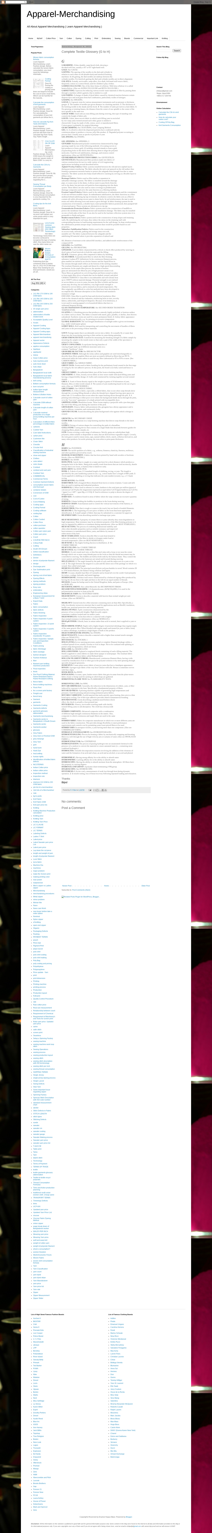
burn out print (38, 387)
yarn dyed (37, 1275)
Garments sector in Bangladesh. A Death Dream (44, 720)
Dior (112, 1374)
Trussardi (37, 1448)
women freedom (39, 1252)
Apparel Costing (39, 326)
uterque (36, 1345)
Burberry (113, 1439)
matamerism (38, 883)
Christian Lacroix (117, 1357)
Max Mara (114, 1422)
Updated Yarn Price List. (42, 1212)
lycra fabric (37, 862)
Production (37, 990)
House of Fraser (39, 1501)
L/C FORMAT (38, 828)
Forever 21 (37, 1489)
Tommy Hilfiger (116, 1380)
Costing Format (48, 80)
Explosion (37, 1451)
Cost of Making (39, 502)
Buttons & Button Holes (42, 395)
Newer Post (66, 886)
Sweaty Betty (38, 1360)
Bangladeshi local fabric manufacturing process (42, 377)
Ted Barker (37, 1366)
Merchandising (39, 891)
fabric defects (38, 610)
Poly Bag (36, 961)
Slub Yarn (37, 1087)
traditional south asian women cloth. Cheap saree (43, 1194)
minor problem (39, 900)
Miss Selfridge (38, 1401)
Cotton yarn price (40, 534)
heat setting (37, 754)
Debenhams (38, 1504)
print (35, 975)
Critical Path (38, 543)
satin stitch (37, 1030)
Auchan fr (37, 1318)
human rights (38, 757)
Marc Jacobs (115, 1416)
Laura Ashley (38, 1498)
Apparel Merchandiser (42, 334)
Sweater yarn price (40, 1140)
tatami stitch (37, 1158)
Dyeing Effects (38, 578)
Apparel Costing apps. (42, 332)
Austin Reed (38, 1419)
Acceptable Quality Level (43, 320)
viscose (36, 1215)
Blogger (129, 1517)
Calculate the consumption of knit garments (43, 103)
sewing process (39, 1052)
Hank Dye (37, 751)
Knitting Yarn (38, 819)
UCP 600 (36, 1207)
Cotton (69, 38)
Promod (36, 1466)
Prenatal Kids (38, 1330)
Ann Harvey (37, 1427)
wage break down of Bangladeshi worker (41, 1227)
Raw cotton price (39, 1005)
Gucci (112, 1448)
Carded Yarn (38, 430)
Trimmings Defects (40, 1201)
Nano (35, 905)
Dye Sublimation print (41, 570)
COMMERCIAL (39, 476)
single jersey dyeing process (44, 1078)
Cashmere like (39, 439)
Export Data (37, 601)
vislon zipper (38, 1223)
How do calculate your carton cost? (167, 118)
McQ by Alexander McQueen (121, 1404)
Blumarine (114, 1366)
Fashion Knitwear (40, 658)
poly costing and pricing (42, 964)
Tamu (35, 1152)
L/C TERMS (37, 831)
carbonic (36, 427)
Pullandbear (38, 1354)
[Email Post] (90, 790)
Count (35, 537)
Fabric (35, 604)
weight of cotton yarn (41, 1243)
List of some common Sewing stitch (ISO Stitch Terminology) (50, 227)
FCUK (35, 1495)
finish (35, 672)
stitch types (37, 1117)
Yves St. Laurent (116, 1383)
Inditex (113, 1318)
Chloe (112, 1360)
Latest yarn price (39, 847)
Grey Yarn (37, 742)
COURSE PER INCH (41, 540)
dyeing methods (39, 581)
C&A (35, 1324)
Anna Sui (114, 1369)
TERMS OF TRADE (40, 1167)
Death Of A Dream (40, 549)
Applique (36, 349)
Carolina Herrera (117, 1327)
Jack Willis (37, 1430)
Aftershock (37, 1463)
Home (30, 38)
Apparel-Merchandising (71, 14)
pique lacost (38, 949)
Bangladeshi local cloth (42, 373)
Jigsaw (36, 1389)
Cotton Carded (39, 519)
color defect (37, 461)
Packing (36, 934)
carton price (37, 436)
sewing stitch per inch (41, 1066)
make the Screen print (41, 874)
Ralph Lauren (115, 1410)
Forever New (38, 1492)
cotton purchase (39, 525)
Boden (35, 1439)
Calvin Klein (115, 1427)
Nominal (36, 916)
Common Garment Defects (43, 482)
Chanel (113, 1433)
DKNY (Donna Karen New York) (122, 1430)
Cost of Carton (38, 499)
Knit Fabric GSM (39, 802)
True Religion (38, 1436)
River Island (38, 1357)
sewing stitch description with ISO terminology (42, 1062)
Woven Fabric (38, 1258)
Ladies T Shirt (38, 837)
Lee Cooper (38, 1333)
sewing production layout (43, 1055)
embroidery (37, 590)
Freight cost (37, 693)
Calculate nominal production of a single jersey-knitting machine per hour (43, 416)
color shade (37, 464)
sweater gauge (39, 1134)
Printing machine (39, 984)
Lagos (35, 1445)
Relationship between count (44, 1011)
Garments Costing (40, 705)
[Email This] (94, 790)
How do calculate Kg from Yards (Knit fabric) (43, 123)
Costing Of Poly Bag (166, 122)
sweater (36, 1125)
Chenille (36, 445)
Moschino (114, 1413)
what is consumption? (41, 1249)
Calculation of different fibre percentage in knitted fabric (44, 423)
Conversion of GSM (40, 493)
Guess (113, 1377)
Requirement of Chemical (43, 1014)
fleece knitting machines (42, 685)
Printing (36, 981)
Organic (36, 928)
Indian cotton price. (40, 770)
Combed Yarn (38, 473)
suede (35, 1123)
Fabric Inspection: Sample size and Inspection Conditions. (43, 641)
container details (39, 490)
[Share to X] (100, 790)
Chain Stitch (38, 442)
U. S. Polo (37, 1339)
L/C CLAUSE (38, 825)
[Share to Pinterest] (105, 790)
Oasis (35, 1386)
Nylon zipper (38, 919)
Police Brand (38, 1336)
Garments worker (40, 727)
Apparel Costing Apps (41, 328)
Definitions (37, 555)
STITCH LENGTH (40, 1114)
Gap (34, 1486)
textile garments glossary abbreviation (43, 1174)
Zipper (35, 1292)
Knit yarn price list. (40, 805)
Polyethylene (38, 966)
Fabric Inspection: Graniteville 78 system (41, 635)
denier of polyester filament (43, 561)
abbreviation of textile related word (41, 316)
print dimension (39, 978)
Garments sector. (39, 724)
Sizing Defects (38, 1084)
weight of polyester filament (44, 1246)
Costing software (39, 511)
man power (37, 880)
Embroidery (106, 38)
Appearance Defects (41, 343)
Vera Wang (114, 1398)
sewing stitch (38, 1058)
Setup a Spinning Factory (43, 1038)
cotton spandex (39, 528)
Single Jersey (38, 1075)
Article (35, 355)
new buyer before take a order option (42, 912)
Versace (113, 1442)
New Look (37, 1442)
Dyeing (78, 38)
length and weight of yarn (43, 853)
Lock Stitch (37, 859)
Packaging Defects (40, 931)
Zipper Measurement (41, 1295)
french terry (37, 696)
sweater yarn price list (41, 1143)
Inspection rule (39, 776)
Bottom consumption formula (44, 384)
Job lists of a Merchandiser (43, 790)
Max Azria (114, 1351)
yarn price (37, 1284)
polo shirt (36, 952)
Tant (34, 1155)
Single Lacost (38, 1081)
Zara (35, 1472)
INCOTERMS (38, 765)
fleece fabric (38, 682)
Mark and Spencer (40, 1507)
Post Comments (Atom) (81, 890)
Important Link (152, 38)
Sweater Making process (42, 1137)
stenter (36, 1108)
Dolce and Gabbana (118, 1436)
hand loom (37, 748)
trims (35, 1204)
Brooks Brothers (39, 1483)
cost (34, 496)
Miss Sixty (114, 1395)
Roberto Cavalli (116, 1407)
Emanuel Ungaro (117, 1324)
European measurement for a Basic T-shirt (44, 597)
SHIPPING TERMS (40, 1072)
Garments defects (40, 708)
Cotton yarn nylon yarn (42, 531)
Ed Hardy (37, 1454)
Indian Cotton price (40, 767)
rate (34, 1002)
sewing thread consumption (44, 1069)
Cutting (88, 38)
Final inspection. (39, 669)
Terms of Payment (40, 1164)
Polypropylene (39, 969)
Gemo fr (36, 1327)
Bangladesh (38, 370)
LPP (34, 1348)
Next (35, 1398)
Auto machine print (40, 361)
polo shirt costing (39, 955)
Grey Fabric (37, 733)
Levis (35, 1383)
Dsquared (37, 1457)
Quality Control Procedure (43, 999)
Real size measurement (42, 1008)
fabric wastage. (39, 652)
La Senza (37, 1404)
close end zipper (39, 455)
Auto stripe (37, 367)
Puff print (36, 996)
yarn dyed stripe (39, 1278)
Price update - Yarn (40, 972)
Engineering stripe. (40, 593)
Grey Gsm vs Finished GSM (44, 736)
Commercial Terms (40, 479)
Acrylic (35, 323)
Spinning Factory (39, 1095)
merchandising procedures (43, 894)
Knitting (165, 38)
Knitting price (38, 816)
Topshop (36, 1433)
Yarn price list (38, 1286)
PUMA (35, 1369)
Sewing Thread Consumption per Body (42, 185)
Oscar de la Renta (117, 1392)
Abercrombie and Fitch (42, 1477)
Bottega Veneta (116, 1363)
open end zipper (39, 925)
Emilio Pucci (115, 1342)
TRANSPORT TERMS (41, 1198)
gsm (34, 745)
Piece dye (37, 943)
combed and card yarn (42, 470)
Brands (127, 38)
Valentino (114, 1401)
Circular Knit (38, 447)
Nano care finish (39, 908)
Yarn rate (36, 1289)
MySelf (39, 38)
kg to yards (37, 796)
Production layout (40, 993)
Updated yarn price (40, 1210)
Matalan (36, 1377)
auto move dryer (39, 364)
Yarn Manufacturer (40, 1281)
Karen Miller (38, 1407)
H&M (35, 1475)
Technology (37, 1161)
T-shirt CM (37, 1146)
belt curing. (37, 381)
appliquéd (37, 352)
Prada (112, 1321)
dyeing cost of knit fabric (42, 575)
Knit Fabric (37, 799)
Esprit (35, 1410)
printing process (39, 987)
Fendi (112, 1330)
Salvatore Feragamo (118, 1348)
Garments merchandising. (43, 716)
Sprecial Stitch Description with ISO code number (43, 1099)
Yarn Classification (40, 1269)
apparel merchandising (42, 337)
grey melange (38, 739)
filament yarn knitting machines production (41, 665)
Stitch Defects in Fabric (42, 1111)
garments (37, 702)
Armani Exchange (117, 1454)
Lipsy (35, 1371)
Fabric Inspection (40, 616)
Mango (36, 1469)
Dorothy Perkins (39, 1413)
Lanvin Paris (115, 1354)
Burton (35, 1392)
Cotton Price (51, 38)
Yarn (61, 38)
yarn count (37, 1272)
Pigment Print (38, 946)
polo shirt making (40, 958)
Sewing (118, 38)
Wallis (35, 1395)
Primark (36, 1363)
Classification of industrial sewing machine (43, 451)
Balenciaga (114, 1457)
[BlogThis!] (97, 790)
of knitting (37, 922)
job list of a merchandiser (43, 787)
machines (37, 868)
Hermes (113, 1371)
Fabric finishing (39, 613)
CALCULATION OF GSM (50, 142)
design (36, 564)
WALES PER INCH (40, 1231)
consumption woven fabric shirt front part (43, 486)
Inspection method (40, 773)
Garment (36, 699)
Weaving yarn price (40, 1234)
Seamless (37, 1036)
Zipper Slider (38, 1298)
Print (96, 38)
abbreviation (38, 312)
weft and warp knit (40, 1240)
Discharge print (39, 567)
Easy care (37, 587)
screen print (37, 1032)
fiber (35, 661)
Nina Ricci (114, 1336)
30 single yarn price (41, 309)
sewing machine (39, 1041)
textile (35, 1170)
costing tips (37, 513)
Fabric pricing (38, 646)
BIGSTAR (37, 1321)
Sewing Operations (40, 1049)
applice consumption (41, 346)
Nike (35, 1374)
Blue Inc (36, 1422)
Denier (36, 558)
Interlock (36, 779)
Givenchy (114, 1445)
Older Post (145, 886)
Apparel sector (39, 340)
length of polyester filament (43, 856)
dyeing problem (39, 584)
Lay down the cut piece (42, 850)
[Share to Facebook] (102, 790)
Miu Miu (113, 1451)
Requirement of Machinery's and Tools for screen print (44, 1018)
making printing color (41, 877)
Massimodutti (38, 1342)
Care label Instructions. (42, 433)
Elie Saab (114, 1386)
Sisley (35, 1460)
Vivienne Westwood (118, 1339)
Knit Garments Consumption (170, 125)
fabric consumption (40, 607)
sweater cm (37, 1128)
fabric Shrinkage (39, 649)
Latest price (37, 839)
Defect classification (41, 552)
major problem (39, 871)
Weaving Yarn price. (41, 1237)
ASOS (35, 1424)
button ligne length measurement (40, 391)
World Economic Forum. (42, 1255)
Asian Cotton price (40, 358)
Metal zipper (38, 897)
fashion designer (39, 655)
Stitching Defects (39, 1119)
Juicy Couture (115, 1389)
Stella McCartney (117, 1345)
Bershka (36, 1351)
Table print (37, 1149)
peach (35, 940)
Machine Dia (38, 865)
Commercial (138, 38)
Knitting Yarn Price (40, 822)
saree (35, 1027)
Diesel (35, 1380)
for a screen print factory (42, 691)
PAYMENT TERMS (40, 937)
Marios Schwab (116, 1333)
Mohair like (37, 903)
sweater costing (39, 1131)
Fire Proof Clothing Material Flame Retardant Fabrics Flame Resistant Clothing (44, 676)
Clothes (36, 458)
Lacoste (36, 1481)
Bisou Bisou (115, 1419)
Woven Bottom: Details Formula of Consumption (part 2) (50, 254)
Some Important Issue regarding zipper (41, 1091)
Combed (36, 467)
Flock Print (37, 688)
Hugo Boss (114, 1424)
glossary (36, 730)
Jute (34, 793)
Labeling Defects (39, 833)
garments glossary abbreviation (40, 712)
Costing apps (38, 505)
